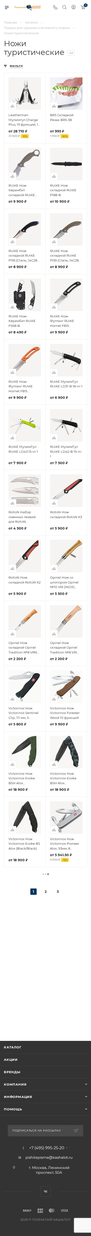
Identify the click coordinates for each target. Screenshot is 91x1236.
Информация (18, 1097)
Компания (15, 1084)
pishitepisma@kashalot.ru (49, 1157)
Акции (11, 1060)
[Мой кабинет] (73, 7)
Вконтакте (45, 1191)
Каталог (13, 1047)
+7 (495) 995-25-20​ (46, 1148)
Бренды (12, 1072)
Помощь (13, 1109)
